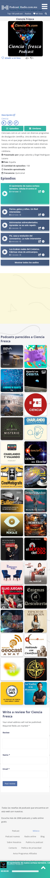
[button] (45, 5)
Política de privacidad (31, 848)
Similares (36, 128)
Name (6, 755)
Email (6, 769)
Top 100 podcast (15, 13)
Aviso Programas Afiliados (25, 853)
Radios (28, 13)
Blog (43, 836)
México (36, 830)
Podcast (15, 830)
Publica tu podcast (34, 842)
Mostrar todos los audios (27, 262)
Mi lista (39, 13)
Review (6, 732)
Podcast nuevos (12, 836)
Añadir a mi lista (13, 58)
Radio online (30, 836)
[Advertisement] (25, 86)
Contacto (13, 848)
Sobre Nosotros (14, 842)
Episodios (14, 128)
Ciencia (5, 118)
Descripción (7, 115)
